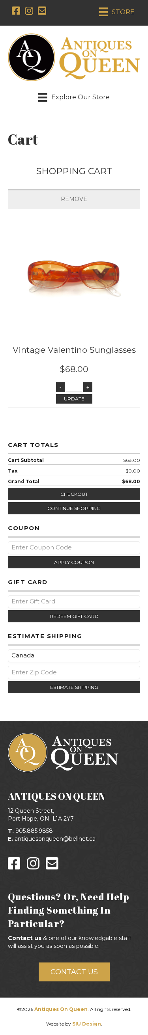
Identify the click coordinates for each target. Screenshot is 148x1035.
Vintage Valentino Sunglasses (74, 350)
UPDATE (74, 399)
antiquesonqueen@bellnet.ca (55, 838)
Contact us (24, 938)
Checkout (74, 494)
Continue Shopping (74, 508)
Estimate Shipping (74, 687)
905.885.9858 (34, 830)
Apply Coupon (74, 562)
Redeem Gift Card (74, 616)
